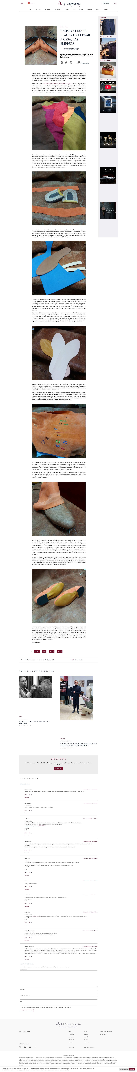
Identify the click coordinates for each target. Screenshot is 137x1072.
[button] (61, 62)
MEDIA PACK (103, 1034)
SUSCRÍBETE (24, 1032)
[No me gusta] (30, 794)
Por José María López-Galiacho (26, 726)
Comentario (23, 969)
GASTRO (70, 1042)
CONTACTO (71, 1047)
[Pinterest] (25, 1047)
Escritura (48, 9)
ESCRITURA (71, 1037)
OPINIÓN (86, 1037)
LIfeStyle (89, 9)
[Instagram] (20, 1047)
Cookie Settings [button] (124, 1069)
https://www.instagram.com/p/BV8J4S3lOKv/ (35, 825)
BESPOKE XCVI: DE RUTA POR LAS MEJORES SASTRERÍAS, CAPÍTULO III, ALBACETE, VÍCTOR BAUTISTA (78, 744)
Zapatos (64, 27)
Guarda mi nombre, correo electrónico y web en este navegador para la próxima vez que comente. (46, 1007)
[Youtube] (30, 1047)
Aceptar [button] (132, 1069)
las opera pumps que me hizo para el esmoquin (58, 83)
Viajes (81, 9)
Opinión (98, 9)
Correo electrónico (25, 995)
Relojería (38, 9)
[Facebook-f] (35, 1047)
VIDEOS (86, 1039)
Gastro (67, 9)
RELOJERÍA (71, 1034)
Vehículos (57, 9)
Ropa (30, 9)
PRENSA (86, 1042)
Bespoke (37, 651)
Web (21, 1001)
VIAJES (86, 1034)
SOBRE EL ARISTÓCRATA (106, 1031)
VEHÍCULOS (71, 1039)
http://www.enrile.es (37, 916)
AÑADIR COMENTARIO (40, 660)
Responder (27, 797)
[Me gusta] (25, 794)
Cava (74, 9)
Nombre (22, 989)
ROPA (69, 1031)
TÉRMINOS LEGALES (89, 1047)
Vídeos (106, 9)
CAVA (85, 1031)
